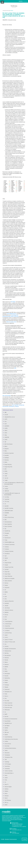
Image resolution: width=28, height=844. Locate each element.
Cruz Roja (7, 497)
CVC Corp (7, 501)
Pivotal (20, 405)
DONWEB (7, 512)
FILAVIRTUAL (7, 530)
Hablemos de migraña (9, 578)
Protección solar (8, 707)
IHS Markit (13, 301)
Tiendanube (7, 755)
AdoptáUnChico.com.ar (10, 416)
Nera (6, 669)
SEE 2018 (7, 732)
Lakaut (6, 635)
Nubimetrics (7, 678)
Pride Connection (8, 702)
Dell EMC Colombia (9, 508)
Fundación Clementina (9, 544)
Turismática (7, 768)
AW (5, 441)
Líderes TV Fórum (9, 639)
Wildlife (6, 791)
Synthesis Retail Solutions (10, 748)
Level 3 (6, 637)
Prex (6, 698)
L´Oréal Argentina (8, 621)
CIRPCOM (7, 490)
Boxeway (7, 459)
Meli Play (7, 653)
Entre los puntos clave (11, 321)
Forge (6, 540)
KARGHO (6, 612)
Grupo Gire (7, 571)
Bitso (6, 450)
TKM (6, 759)
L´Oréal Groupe (8, 623)
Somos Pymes (8, 743)
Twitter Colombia (8, 770)
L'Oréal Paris (7, 626)
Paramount (7, 689)
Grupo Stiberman (8, 576)
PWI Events (7, 709)
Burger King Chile (8, 466)
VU (5, 782)
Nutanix (6, 680)
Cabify (6, 473)
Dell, (13, 405)
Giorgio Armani (8, 562)
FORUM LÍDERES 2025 (9, 542)
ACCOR (6, 414)
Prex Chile (7, 700)
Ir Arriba (24, 839)
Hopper (6, 585)
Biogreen (7, 448)
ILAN (6, 596)
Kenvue (6, 614)
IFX (5, 594)
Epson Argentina (8, 524)
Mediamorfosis (8, 650)
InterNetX (7, 603)
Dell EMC (16, 405)
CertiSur (6, 488)
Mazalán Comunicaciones (10, 648)
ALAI (6, 423)
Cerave (6, 486)
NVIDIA (6, 682)
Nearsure (7, 664)
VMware (17, 406)
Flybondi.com (8, 537)
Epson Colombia (8, 526)
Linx (5, 644)
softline (6, 741)
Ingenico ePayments (9, 601)
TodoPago (7, 761)
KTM (6, 616)
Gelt (6, 560)
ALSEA (6, 428)
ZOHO (6, 804)
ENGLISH (25, 1)
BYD (5, 469)
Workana (6, 795)
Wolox (6, 793)
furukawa (7, 546)
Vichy (6, 779)
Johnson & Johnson (9, 610)
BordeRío (7, 455)
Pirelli (6, 693)
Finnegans (7, 533)
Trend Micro (7, 766)
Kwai (6, 619)
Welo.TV (6, 784)
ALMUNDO (7, 426)
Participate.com (8, 691)
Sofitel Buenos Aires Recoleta (11, 739)
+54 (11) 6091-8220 (15, 833)
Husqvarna (7, 587)
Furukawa (7, 549)
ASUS (6, 432)
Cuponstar (7, 499)
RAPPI (6, 714)
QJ (5, 712)
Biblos (6, 446)
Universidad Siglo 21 (9, 773)
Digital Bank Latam (9, 510)
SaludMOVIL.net (8, 723)
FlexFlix (6, 535)
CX (5, 503)
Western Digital (8, 786)
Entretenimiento (8, 521)
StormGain (7, 745)
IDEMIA (6, 592)
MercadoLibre (8, 655)
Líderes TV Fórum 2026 (10, 641)
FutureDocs (7, 553)
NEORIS (6, 666)
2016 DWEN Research (11, 313)
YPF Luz (6, 802)
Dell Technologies (7, 395)
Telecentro (7, 752)
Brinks (6, 462)
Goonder (7, 569)
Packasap (7, 684)
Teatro (6, 750)
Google (6, 564)
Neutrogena (7, 673)
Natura (6, 662)
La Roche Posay (8, 632)
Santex (6, 730)
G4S (6, 555)
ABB (5, 412)
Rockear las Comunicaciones (11, 718)
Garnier (6, 558)
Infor (6, 598)
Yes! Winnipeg (8, 800)
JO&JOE (6, 605)
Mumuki (6, 659)
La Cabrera (7, 630)
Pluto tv (6, 696)
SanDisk (6, 727)
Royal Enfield (7, 721)
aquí (15, 368)
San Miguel (7, 725)
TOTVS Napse (8, 764)
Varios (12, 10)
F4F (5, 528)
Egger (6, 515)
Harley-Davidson (8, 580)
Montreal (7, 657)
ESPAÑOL (21, 1)
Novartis (6, 675)
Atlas (6, 435)
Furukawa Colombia (9, 551)
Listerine (6, 646)
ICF (5, 589)
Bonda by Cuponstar (9, 453)
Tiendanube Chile (8, 757)
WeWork (6, 788)
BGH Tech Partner (9, 444)
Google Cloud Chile (9, 567)
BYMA (6, 471)
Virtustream (11, 406)
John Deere (7, 607)
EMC (6, 519)
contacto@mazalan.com (16, 829)
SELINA (6, 734)
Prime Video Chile (9, 705)
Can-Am (6, 478)
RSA (23, 405)
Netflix (6, 671)
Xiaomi (6, 798)
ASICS (6, 430)
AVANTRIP (7, 437)
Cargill (6, 480)
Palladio (6, 687)
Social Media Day (8, 736)
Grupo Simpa (7, 573)
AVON (6, 439)
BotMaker (7, 457)
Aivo (6, 421)
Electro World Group (9, 517)
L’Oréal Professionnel (9, 628)
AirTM (6, 419)
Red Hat (6, 716)
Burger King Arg (8, 464)
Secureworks (5, 406)
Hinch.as (6, 583)
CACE (6, 475)
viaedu (6, 777)
